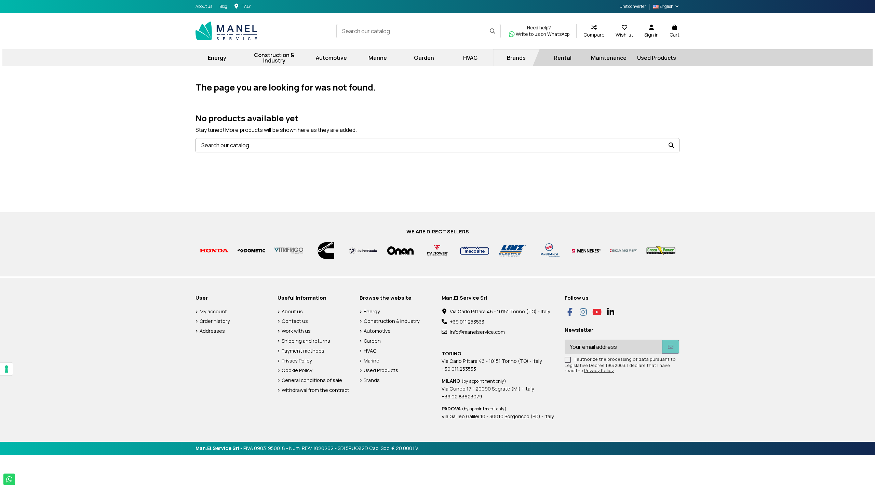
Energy (372, 311)
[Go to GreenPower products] (660, 250)
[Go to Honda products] (214, 250)
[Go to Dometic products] (251, 250)
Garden (372, 341)
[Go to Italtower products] (437, 250)
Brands (372, 380)
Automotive (377, 331)
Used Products (381, 370)
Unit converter (632, 6)
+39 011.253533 (467, 321)
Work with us (296, 331)
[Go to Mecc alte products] (474, 250)
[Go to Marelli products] (549, 250)
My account (213, 311)
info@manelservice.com (477, 332)
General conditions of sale (312, 380)
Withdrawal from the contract (315, 390)
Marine (371, 360)
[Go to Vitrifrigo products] (288, 250)
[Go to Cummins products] (325, 250)
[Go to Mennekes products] (586, 250)
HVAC (370, 350)
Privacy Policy (297, 360)
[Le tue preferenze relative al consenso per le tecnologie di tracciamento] (6, 369)
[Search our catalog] (492, 31)
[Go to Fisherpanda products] (363, 250)
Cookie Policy (297, 370)
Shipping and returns (306, 341)
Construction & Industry (392, 321)
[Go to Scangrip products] (623, 250)
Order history (215, 321)
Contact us (295, 321)
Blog (223, 6)
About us (204, 6)
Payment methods (303, 350)
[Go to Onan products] (400, 250)
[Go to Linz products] (511, 250)
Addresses (212, 331)
